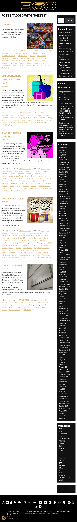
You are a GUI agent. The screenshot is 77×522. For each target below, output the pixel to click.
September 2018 (64, 379)
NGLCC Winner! (64, 99)
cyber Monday (24, 240)
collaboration (30, 302)
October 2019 (63, 347)
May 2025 (62, 184)
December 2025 (64, 167)
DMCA (35, 513)
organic (39, 183)
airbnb (13, 115)
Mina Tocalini (24, 183)
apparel (38, 171)
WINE (61, 480)
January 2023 (63, 252)
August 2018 (63, 382)
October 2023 (63, 230)
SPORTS (62, 465)
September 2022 (64, 262)
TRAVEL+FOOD (24, 300)
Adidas (24, 233)
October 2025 (63, 172)
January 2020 (63, 340)
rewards (11, 307)
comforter (19, 176)
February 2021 (63, 308)
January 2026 (63, 165)
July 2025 (62, 179)
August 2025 (63, 177)
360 (36, 51)
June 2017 (62, 416)
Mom (32, 183)
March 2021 (63, 306)
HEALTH (61, 448)
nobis (4, 250)
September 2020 (64, 321)
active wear (29, 171)
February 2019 (63, 367)
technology (28, 307)
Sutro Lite (36, 255)
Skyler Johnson (46, 257)
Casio (38, 236)
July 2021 (62, 296)
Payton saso (45, 250)
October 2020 (64, 318)
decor (33, 176)
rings (18, 186)
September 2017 (64, 408)
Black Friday (6, 236)
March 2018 (63, 394)
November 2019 (64, 345)
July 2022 (62, 267)
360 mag (44, 51)
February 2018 (63, 396)
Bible (32, 513)
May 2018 (62, 389)
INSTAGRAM (36, 58)
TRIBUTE (22, 51)
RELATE (61, 461)
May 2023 (62, 243)
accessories (19, 171)
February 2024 (64, 221)
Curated (46, 115)
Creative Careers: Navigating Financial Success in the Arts (65, 73)
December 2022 (64, 255)
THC (15, 188)
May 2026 (62, 155)
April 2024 (62, 216)
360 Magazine (7, 171)
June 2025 (62, 182)
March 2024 (63, 218)
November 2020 (64, 316)
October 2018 (63, 377)
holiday (38, 243)
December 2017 (64, 401)
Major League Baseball (41, 248)
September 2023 (64, 233)
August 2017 (63, 411)
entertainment (22, 56)
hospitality (29, 305)
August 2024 (63, 206)
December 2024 (64, 196)
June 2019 (62, 357)
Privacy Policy (49, 513)
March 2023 (63, 248)
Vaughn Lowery (18, 65)
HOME (61, 451)
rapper (22, 63)
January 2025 (63, 194)
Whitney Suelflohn (37, 123)
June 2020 (62, 328)
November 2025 (64, 170)
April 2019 (62, 362)
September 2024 (64, 204)
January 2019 (63, 369)
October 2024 (63, 201)
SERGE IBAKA (28, 253)
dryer (35, 118)
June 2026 (62, 152)
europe (4, 305)
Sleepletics (6, 255)
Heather (61, 103)
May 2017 (62, 418)
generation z (31, 178)
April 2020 (62, 333)
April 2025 (62, 187)
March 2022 (63, 277)
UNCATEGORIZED (25, 113)
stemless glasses (24, 255)
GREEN (61, 443)
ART (60, 429)
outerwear (34, 250)
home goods (25, 58)
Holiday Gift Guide (13, 198)
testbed (36, 307)
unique (4, 310)
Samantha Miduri (19, 120)
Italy (24, 61)
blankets (12, 174)
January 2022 (63, 282)
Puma (4, 253)
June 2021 (62, 299)
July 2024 (62, 209)
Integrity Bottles (45, 245)
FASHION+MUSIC (65, 439)
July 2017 (62, 413)
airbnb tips (20, 115)
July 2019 (62, 355)
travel (4, 123)
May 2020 (62, 330)
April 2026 (62, 157)
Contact (56, 513)
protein (12, 186)
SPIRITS (61, 463)
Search (60, 17)
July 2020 (62, 326)
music (43, 61)
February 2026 (64, 162)
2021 (43, 169)
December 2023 (64, 226)
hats (31, 243)
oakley (11, 250)
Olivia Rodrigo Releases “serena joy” (65, 43)
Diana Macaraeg (43, 302)
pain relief (48, 183)
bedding (47, 233)
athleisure (46, 171)
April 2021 (62, 304)
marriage (5, 183)
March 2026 (63, 160)
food (21, 305)
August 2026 (63, 148)
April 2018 (62, 391)
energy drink (41, 176)
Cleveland (35, 53)
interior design (15, 61)
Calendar (27, 513)
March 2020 (63, 335)
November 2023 (64, 228)
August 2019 (63, 352)
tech (9, 188)
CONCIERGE (63, 434)
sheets (36, 63)
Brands (29, 174)
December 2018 (64, 372)
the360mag (6, 65)
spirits (14, 255)
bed (22, 302)
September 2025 (64, 174)
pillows (4, 63)
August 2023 (63, 235)
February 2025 (64, 191)
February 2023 (64, 250)
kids (38, 181)
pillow (4, 307)
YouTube (28, 65)
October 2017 (63, 406)
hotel (36, 305)
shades (38, 253)
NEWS (61, 453)
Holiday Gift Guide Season (11, 245)
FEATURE (62, 441)
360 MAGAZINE (19, 191)
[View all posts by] (14, 125)
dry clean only (15, 118)
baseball (18, 53)
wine (23, 257)
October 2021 (63, 289)
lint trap (8, 120)
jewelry (32, 181)
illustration (12, 181)
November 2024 (64, 199)
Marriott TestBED (13, 265)
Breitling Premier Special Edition (23, 236)
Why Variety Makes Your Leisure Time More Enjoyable (65, 35)
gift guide (41, 178)
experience (13, 305)
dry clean (5, 118)
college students (7, 176)
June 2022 (62, 269)
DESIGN (61, 436)
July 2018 (62, 384)
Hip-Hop (15, 58)
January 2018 (63, 399)
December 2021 (64, 284)
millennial (14, 183)
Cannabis (37, 174)
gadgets (21, 178)
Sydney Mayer (39, 120)
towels (49, 120)
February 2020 (64, 338)
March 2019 (63, 365)
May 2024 (62, 213)
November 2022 (64, 257)
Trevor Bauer (46, 255)
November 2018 (64, 374)
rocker (29, 63)
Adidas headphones (35, 233)
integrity (34, 245)
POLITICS (62, 458)
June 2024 (62, 211)
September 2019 (64, 350)
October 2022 (63, 260)
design (43, 53)
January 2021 (63, 311)
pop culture (13, 63)
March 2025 (63, 189)
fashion (32, 56)
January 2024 (63, 223)
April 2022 (62, 274)
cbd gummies (63, 92)
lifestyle (45, 181)
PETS (61, 456)
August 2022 (63, 265)
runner (20, 253)
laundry (42, 118)
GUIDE (61, 446)
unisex (4, 257)
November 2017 (64, 404)
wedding (45, 188)
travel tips (12, 123)
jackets (18, 248)
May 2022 (62, 272)
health (49, 178)
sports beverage (44, 186)
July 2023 (62, 238)
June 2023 (62, 240)
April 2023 (62, 245)
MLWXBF (70, 103)
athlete (4, 174)
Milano (37, 61)
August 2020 (63, 323)
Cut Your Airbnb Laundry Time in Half (11, 80)
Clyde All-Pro (22, 238)
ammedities (14, 302)
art (12, 53)
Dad (26, 176)
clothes (38, 115)
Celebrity (26, 53)
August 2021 (63, 294)
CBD (44, 174)
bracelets (21, 174)
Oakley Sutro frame (22, 250)
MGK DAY (7, 24)
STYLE (61, 468)
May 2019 (62, 360)
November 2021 (64, 287)
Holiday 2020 (47, 243)
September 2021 (64, 291)
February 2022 (64, 279)
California (30, 115)
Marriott (43, 305)
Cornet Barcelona (35, 238)
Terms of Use (41, 513)
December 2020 (64, 313)
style (42, 63)
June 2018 (62, 386)
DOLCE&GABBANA (8, 56)
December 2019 (64, 343)
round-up (26, 186)
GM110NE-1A (23, 243)
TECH (61, 470)
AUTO (61, 431)
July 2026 (62, 150)
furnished (13, 178)
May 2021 (62, 301)
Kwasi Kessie (27, 248)
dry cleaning (27, 118)
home (4, 181)
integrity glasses (7, 248)
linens (30, 61)
